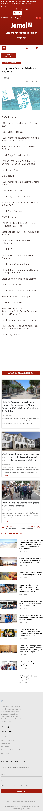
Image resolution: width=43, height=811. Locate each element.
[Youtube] (27, 9)
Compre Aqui (21, 38)
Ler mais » (5, 427)
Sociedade (14, 63)
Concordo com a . (16, 786)
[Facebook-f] (37, 18)
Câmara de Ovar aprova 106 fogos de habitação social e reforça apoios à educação (30, 560)
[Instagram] (21, 9)
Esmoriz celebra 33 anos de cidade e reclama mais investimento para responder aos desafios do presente (30, 588)
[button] (4, 48)
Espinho (7, 63)
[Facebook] (16, 9)
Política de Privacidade (21, 786)
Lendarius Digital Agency (21, 809)
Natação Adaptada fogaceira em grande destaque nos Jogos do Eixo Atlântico (31, 617)
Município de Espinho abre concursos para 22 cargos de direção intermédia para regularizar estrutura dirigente (20, 457)
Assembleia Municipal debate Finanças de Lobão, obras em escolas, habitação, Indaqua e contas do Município (30, 649)
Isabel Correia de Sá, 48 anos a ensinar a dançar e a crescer (30, 574)
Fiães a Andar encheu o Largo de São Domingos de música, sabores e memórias (30, 603)
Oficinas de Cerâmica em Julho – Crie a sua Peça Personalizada (29, 678)
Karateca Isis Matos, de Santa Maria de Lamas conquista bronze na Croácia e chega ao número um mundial (30, 633)
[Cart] (36, 48)
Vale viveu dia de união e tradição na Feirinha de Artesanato (29, 664)
